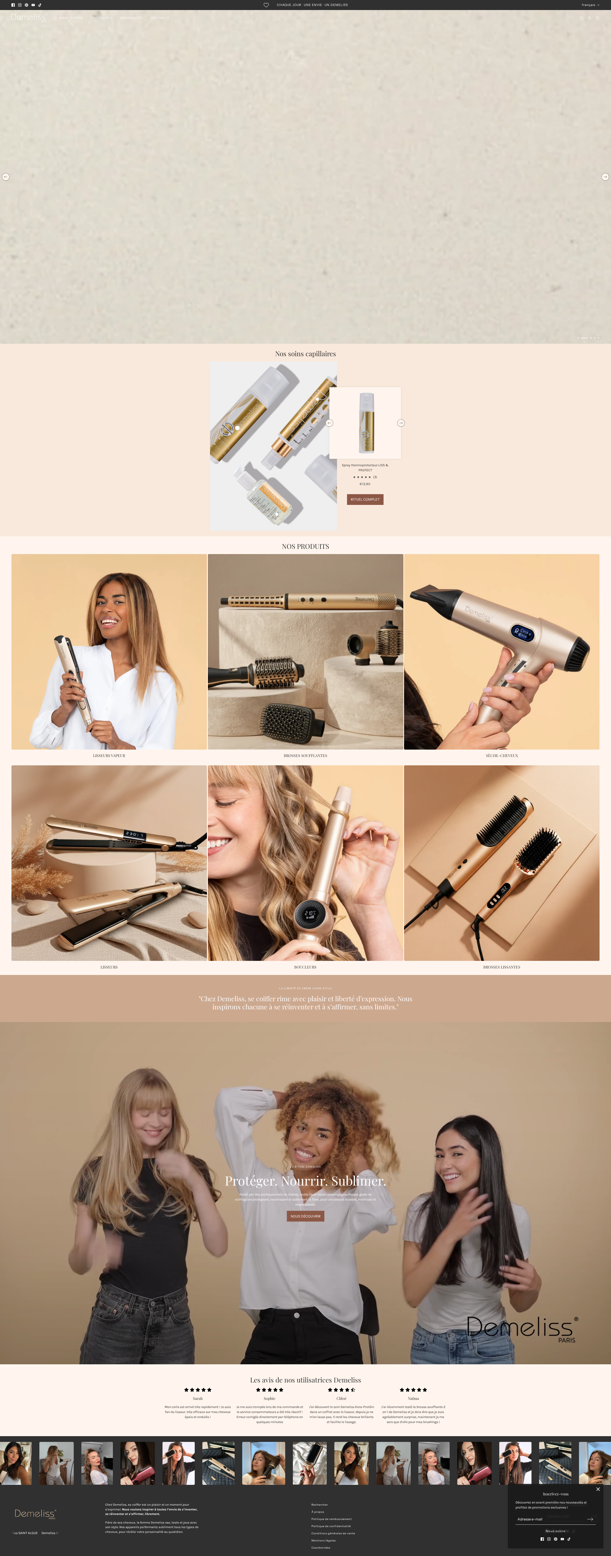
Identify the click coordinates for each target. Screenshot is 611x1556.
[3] (591, 338)
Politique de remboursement (331, 1519)
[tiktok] (39, 5)
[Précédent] (6, 177)
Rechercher (319, 1504)
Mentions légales (323, 1540)
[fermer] (598, 1489)
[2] (584, 338)
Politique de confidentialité (331, 1526)
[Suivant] (605, 177)
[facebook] (13, 5)
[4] (594, 338)
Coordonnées (320, 1547)
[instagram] (19, 5)
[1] (577, 338)
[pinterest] (26, 5)
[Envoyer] (590, 1519)
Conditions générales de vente (333, 1533)
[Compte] (590, 18)
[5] (598, 338)
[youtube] (33, 5)
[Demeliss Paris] (29, 18)
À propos (317, 1512)
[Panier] (597, 18)
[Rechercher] (582, 18)
